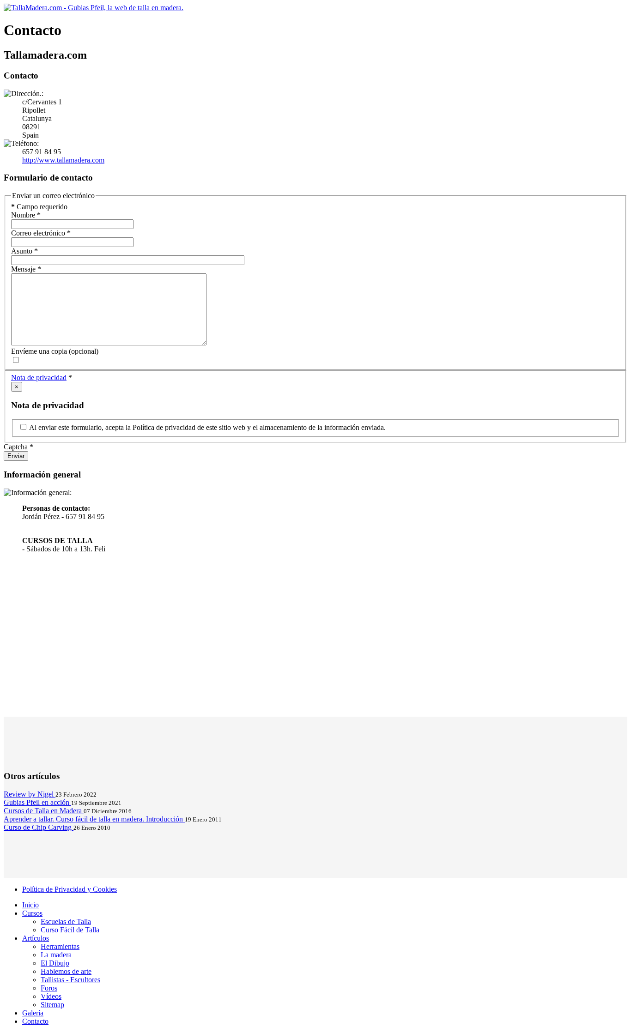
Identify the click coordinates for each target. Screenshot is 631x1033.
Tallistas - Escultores (70, 980)
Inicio (30, 905)
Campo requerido (39, 207)
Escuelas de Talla (66, 921)
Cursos (32, 913)
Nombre (26, 215)
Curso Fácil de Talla (70, 930)
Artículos (35, 938)
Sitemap (52, 1005)
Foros (49, 988)
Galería (32, 1013)
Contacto (35, 1021)
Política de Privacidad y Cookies (69, 889)
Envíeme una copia (39, 351)
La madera (56, 955)
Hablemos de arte (66, 971)
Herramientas (60, 946)
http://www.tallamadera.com (63, 160)
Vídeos (51, 996)
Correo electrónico (41, 233)
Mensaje (26, 269)
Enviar (15, 456)
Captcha (18, 447)
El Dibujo (55, 963)
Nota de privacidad (39, 377)
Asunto (24, 251)
